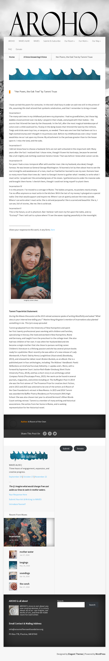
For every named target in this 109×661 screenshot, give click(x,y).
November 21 (41, 476)
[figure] (54, 368)
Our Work (83, 41)
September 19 (15, 476)
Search (60, 601)
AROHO (11, 41)
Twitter (55, 434)
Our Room (68, 41)
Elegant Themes (75, 654)
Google (45, 434)
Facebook (50, 434)
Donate (19, 49)
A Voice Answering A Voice (35, 57)
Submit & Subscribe (51, 41)
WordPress (100, 654)
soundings (25, 573)
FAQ (10, 49)
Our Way (95, 41)
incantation (14, 536)
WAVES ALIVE (24, 41)
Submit (66, 448)
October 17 (28, 476)
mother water (26, 551)
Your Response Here (18, 494)
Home (12, 57)
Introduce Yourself (17, 504)
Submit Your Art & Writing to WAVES (25, 499)
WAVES (36, 41)
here (53, 229)
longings (24, 562)
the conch (24, 583)
